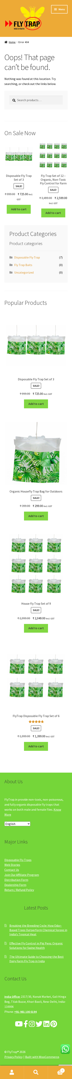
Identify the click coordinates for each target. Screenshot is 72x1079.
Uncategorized (24, 272)
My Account (12, 1072)
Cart (55, 1069)
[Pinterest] (53, 1024)
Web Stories (12, 865)
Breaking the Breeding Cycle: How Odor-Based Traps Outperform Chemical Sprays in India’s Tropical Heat (38, 930)
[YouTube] (19, 1024)
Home (12, 42)
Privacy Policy (13, 1057)
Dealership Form (15, 885)
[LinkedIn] (46, 1024)
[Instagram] (32, 1024)
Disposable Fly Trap (27, 257)
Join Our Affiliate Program (21, 875)
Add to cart (18, 209)
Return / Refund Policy (19, 890)
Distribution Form (16, 880)
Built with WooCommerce (42, 1057)
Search (36, 1072)
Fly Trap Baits (23, 265)
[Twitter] (39, 1024)
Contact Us (11, 870)
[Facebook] (26, 1024)
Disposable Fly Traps (17, 860)
